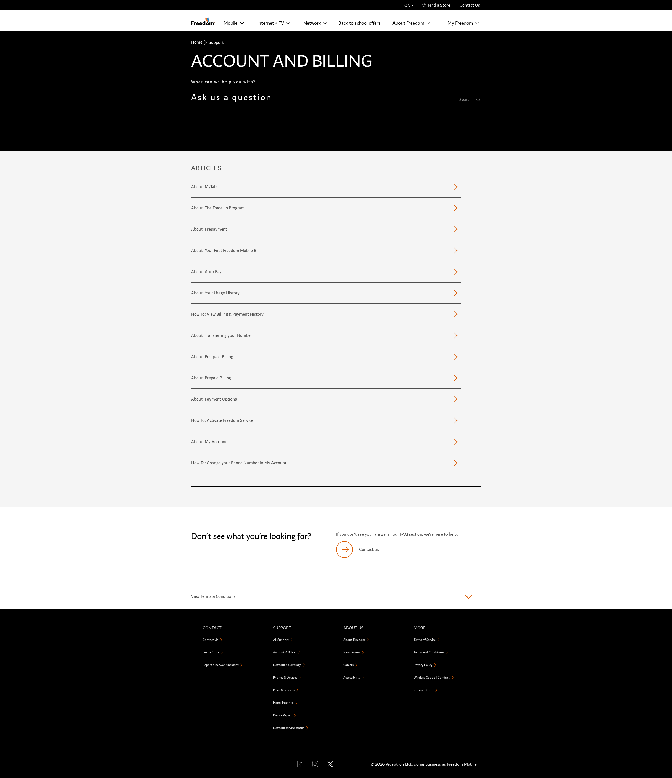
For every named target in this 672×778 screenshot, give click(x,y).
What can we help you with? (223, 81)
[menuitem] (235, 23)
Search (465, 99)
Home (196, 42)
